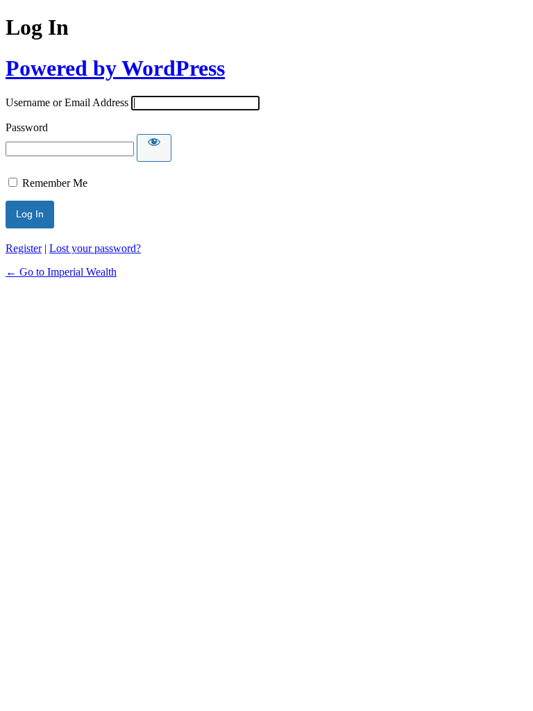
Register (24, 248)
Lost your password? (95, 248)
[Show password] (154, 148)
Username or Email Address (67, 102)
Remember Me (54, 183)
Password (27, 127)
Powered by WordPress (115, 68)
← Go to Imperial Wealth (61, 272)
